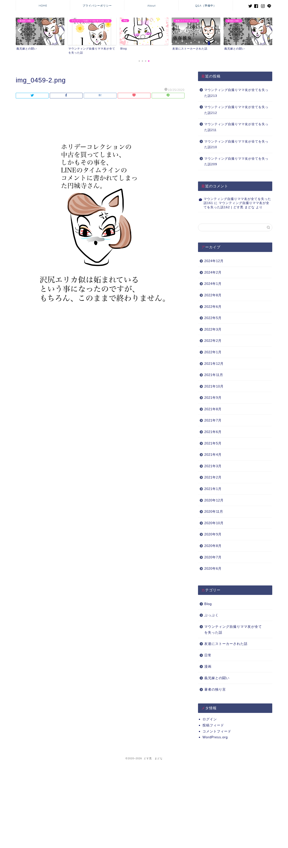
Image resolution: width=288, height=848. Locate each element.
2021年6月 (213, 432)
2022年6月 (213, 306)
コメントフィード (216, 731)
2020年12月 (214, 500)
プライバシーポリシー (97, 5)
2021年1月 (213, 489)
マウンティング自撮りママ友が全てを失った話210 (236, 144)
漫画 (208, 666)
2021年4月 (213, 454)
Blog (208, 604)
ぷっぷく (211, 615)
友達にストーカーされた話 (226, 644)
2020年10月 (214, 523)
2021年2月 (213, 477)
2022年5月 (213, 318)
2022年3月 (213, 329)
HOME (43, 5)
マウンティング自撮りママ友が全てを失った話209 (236, 161)
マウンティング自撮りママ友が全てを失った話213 (236, 92)
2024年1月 (213, 284)
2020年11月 (213, 511)
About (151, 5)
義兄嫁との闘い (217, 678)
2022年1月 (213, 352)
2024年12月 (214, 261)
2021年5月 (213, 443)
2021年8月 (213, 409)
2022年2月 (213, 340)
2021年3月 (213, 466)
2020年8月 (213, 546)
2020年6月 (213, 568)
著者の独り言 (215, 689)
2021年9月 (213, 397)
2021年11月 (213, 375)
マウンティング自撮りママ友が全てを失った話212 (236, 110)
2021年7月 (213, 420)
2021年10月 (214, 386)
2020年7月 (213, 557)
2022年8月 (213, 295)
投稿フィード (213, 725)
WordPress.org (215, 737)
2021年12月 (214, 363)
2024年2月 (213, 272)
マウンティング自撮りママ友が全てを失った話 (233, 629)
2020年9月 (213, 534)
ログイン (209, 719)
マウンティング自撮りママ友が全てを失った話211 (236, 127)
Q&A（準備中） (205, 5)
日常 (208, 655)
